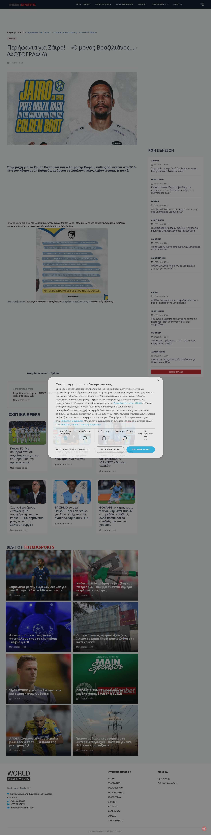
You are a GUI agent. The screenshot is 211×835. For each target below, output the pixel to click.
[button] (72, 449)
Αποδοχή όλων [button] (141, 449)
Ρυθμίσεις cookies (70, 424)
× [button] (158, 380)
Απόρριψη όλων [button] (110, 449)
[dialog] (105, 417)
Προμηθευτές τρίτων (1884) (127, 403)
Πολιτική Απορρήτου (90, 424)
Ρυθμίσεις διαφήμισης (72, 420)
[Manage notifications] (204, 828)
